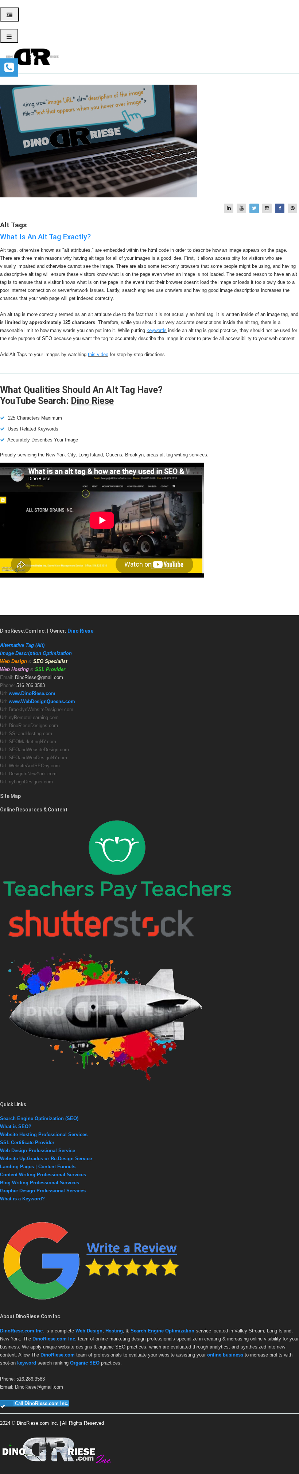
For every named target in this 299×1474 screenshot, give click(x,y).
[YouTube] (242, 208)
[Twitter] (255, 208)
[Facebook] (280, 208)
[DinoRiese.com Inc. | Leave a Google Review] (91, 1302)
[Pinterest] (293, 208)
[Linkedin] (229, 208)
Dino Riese (92, 400)
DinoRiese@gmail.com (39, 677)
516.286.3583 (30, 685)
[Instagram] (267, 208)
